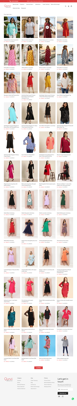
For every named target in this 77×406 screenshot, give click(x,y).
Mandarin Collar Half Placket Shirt (11, 95)
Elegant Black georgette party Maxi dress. (47, 301)
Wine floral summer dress (62, 240)
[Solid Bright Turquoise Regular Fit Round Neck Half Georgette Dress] (12, 113)
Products (22, 4)
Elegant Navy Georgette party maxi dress (29, 241)
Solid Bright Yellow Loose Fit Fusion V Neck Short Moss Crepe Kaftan (47, 96)
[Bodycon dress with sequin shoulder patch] (12, 316)
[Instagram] (62, 396)
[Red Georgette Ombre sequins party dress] (47, 171)
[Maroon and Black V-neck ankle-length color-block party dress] (65, 171)
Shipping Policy (47, 386)
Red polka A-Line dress (62, 39)
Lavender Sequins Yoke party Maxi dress (11, 270)
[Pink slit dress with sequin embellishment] (30, 287)
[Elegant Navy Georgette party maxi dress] (30, 228)
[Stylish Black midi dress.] (12, 200)
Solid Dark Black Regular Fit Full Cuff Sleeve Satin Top (65, 126)
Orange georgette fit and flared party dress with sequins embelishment (64, 271)
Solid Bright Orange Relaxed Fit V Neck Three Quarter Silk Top (46, 155)
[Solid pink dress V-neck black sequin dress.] (12, 287)
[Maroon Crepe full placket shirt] (65, 142)
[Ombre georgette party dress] (47, 228)
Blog (32, 382)
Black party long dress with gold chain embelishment (29, 184)
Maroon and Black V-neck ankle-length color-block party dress (64, 184)
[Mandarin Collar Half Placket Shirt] (12, 82)
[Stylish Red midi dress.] (12, 228)
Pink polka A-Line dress (9, 67)
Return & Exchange (55, 4)
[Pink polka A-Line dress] (12, 55)
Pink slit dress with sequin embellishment (27, 301)
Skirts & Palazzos (21, 384)
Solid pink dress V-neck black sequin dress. (10, 301)
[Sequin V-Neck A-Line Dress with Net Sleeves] (47, 257)
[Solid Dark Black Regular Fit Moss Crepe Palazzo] (12, 142)
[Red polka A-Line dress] (65, 27)
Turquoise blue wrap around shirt (11, 39)
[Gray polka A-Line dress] (65, 55)
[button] (71, 6)
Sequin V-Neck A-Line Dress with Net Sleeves (46, 270)
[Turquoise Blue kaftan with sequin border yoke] (30, 257)
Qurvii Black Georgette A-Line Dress (47, 125)
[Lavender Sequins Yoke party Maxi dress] (12, 257)
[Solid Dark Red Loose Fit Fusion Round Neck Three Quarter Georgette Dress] (30, 82)
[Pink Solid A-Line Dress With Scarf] (65, 316)
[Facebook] (59, 396)
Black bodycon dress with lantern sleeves (46, 330)
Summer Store (29, 4)
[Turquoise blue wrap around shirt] (12, 27)
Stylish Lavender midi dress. (45, 213)
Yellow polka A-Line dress (27, 67)
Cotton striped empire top (62, 358)
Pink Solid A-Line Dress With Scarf (64, 329)
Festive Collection (21, 388)
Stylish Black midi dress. (9, 213)
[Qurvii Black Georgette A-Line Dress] (47, 113)
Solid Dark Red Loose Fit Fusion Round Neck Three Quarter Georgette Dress (28, 97)
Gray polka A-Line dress (62, 67)
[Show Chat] (73, 399)
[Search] (65, 6)
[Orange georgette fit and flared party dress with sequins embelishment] (65, 257)
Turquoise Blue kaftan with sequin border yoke (29, 270)
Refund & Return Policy (49, 382)
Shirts (18, 382)
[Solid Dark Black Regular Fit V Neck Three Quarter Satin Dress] (30, 113)
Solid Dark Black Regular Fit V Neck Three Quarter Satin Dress (29, 126)
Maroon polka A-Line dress (45, 67)
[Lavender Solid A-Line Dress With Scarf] (12, 345)
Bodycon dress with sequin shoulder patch (12, 330)
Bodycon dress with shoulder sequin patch (65, 301)
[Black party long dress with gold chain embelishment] (30, 171)
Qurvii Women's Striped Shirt (28, 154)
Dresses (19, 380)
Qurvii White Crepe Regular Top (64, 95)
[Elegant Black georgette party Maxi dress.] (47, 287)
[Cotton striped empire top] (65, 345)
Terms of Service (47, 384)
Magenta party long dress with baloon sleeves (10, 184)
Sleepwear (23, 8)
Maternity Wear (16, 8)
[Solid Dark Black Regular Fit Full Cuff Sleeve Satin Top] (65, 113)
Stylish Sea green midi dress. (28, 213)
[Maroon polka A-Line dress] (47, 55)
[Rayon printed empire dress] (47, 345)
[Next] (73, 1)
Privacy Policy (47, 380)
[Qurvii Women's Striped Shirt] (30, 142)
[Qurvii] (7, 6)
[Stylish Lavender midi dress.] (47, 200)
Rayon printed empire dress (45, 358)
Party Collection (20, 386)
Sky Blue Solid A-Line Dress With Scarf (29, 359)
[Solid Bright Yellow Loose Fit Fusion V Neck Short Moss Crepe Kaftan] (47, 82)
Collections (37, 4)
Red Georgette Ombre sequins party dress (47, 184)
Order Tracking (46, 4)
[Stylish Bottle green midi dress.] (65, 200)
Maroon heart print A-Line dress (46, 39)
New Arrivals (15, 4)
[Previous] (3, 1)
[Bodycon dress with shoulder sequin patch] (65, 287)
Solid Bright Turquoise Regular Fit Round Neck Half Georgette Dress (11, 126)
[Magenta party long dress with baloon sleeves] (12, 171)
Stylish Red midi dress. (9, 240)
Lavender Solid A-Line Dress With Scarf (11, 359)
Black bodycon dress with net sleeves (28, 330)
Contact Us (33, 384)
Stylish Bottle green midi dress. (64, 213)
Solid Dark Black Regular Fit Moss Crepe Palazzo (11, 155)
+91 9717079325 (14, 1)
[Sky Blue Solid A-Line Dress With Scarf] (30, 345)
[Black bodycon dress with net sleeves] (30, 316)
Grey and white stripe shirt (27, 39)
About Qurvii (33, 388)
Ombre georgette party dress (45, 240)
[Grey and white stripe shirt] (30, 27)
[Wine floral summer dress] (65, 228)
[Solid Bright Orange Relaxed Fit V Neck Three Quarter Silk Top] (47, 142)
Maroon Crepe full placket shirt (64, 154)
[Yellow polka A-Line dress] (30, 55)
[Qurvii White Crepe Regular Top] (65, 82)
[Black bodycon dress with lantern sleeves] (47, 316)
